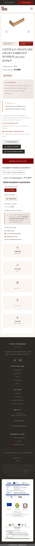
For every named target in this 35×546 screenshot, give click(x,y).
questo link (25, 470)
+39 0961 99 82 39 (19, 420)
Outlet (17, 383)
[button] (17, 23)
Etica (17, 460)
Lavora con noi (17, 458)
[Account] (27, 8)
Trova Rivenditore (9, 2)
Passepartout (21, 545)
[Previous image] (6, 30)
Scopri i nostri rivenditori (14, 172)
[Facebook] (15, 360)
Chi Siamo (17, 393)
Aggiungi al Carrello (19, 161)
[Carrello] (22, 8)
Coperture (17, 376)
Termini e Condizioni (17, 403)
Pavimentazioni (17, 370)
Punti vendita (17, 397)
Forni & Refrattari (17, 380)
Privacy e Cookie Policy (17, 400)
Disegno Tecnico (13, 146)
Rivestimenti (17, 373)
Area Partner (26, 2)
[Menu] (31, 8)
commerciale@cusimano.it (19, 426)
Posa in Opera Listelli (15, 151)
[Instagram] (20, 360)
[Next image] (29, 32)
